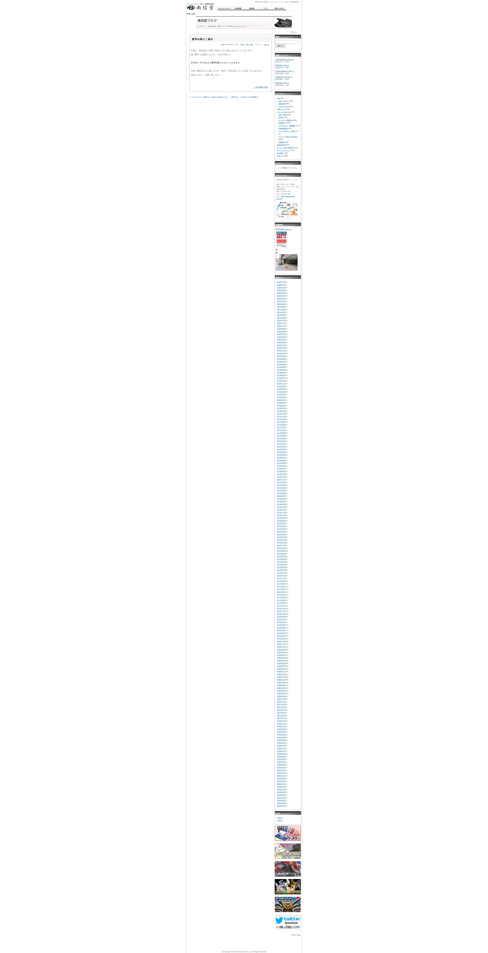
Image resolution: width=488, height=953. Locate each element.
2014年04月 (281, 499)
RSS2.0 (279, 820)
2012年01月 (281, 573)
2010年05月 (281, 627)
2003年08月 (281, 795)
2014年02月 (281, 504)
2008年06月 (281, 690)
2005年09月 (281, 754)
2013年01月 (281, 540)
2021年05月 (281, 312)
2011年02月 (281, 603)
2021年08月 (281, 306)
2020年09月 (281, 328)
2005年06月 (281, 759)
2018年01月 (281, 411)
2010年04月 (281, 630)
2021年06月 (281, 309)
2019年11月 (281, 350)
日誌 (278, 98)
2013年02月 (281, 537)
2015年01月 (281, 474)
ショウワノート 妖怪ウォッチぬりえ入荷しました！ (210, 97)
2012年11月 (281, 545)
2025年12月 (281, 282)
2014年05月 (281, 496)
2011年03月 (281, 600)
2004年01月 (281, 784)
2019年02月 (281, 375)
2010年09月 (281, 616)
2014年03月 (281, 501)
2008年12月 (281, 674)
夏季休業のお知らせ (282, 65)
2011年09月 (281, 583)
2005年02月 (281, 764)
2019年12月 (281, 348)
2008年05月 (281, 693)
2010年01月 (281, 638)
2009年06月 (281, 658)
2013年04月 (281, 531)
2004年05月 (281, 778)
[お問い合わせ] (279, 8)
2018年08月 (281, 392)
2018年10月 (281, 386)
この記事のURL (261, 87)
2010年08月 (281, 619)
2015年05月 (281, 463)
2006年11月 (281, 723)
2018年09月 (281, 389)
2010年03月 (281, 633)
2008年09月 (281, 682)
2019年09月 (281, 356)
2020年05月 (281, 339)
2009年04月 (281, 663)
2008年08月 (281, 685)
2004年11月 (281, 770)
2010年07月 (281, 622)
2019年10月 (281, 353)
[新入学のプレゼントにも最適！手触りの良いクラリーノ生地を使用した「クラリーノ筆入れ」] (288, 834)
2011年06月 (281, 592)
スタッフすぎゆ (284, 106)
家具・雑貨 (282, 115)
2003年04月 (281, 800)
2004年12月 (281, 767)
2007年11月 (281, 701)
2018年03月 (281, 405)
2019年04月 (281, 370)
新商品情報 (281, 145)
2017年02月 (281, 441)
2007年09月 (281, 704)
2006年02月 (281, 740)
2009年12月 (281, 641)
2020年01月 (281, 345)
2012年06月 (281, 559)
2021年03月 (281, 318)
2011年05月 (281, 595)
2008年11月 (281, 677)
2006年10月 (281, 726)
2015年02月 (281, 471)
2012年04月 (281, 564)
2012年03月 (281, 567)
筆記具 (281, 117)
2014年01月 (281, 507)
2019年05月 (281, 367)
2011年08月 (281, 586)
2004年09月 (281, 773)
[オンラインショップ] (224, 8)
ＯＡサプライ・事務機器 (287, 125)
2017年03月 (281, 438)
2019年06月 (281, 364)
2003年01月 (281, 806)
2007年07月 (281, 710)
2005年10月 (281, 751)
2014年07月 (281, 490)
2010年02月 (281, 636)
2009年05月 (281, 660)
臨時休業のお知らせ (282, 83)
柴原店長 (282, 104)
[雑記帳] (252, 8)
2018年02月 (281, 408)
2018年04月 (281, 402)
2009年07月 (281, 655)
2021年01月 (281, 320)
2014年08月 (281, 488)
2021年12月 (281, 301)
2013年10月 (281, 515)
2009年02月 (281, 669)
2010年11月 (281, 611)
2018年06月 (281, 397)
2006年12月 (281, 721)
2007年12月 (281, 699)
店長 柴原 (249, 44)
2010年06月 (281, 625)
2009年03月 (281, 666)
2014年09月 (281, 485)
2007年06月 (281, 712)
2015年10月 (281, 449)
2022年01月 (281, 298)
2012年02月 (281, 570)
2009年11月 (281, 644)
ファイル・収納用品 (285, 120)
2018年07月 (281, 394)
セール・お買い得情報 (284, 147)
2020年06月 (281, 337)
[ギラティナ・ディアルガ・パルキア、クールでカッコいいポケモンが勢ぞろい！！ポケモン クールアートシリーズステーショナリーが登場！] (288, 905)
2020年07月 (281, 334)
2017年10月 (281, 419)
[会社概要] (238, 8)
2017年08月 (281, 424)
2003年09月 (281, 792)
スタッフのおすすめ (284, 112)
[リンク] (265, 8)
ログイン (294, 32)
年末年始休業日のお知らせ (285, 59)
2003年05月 (281, 798)
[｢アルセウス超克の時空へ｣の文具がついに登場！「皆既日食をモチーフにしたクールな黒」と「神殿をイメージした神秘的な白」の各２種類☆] (288, 888)
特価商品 (282, 142)
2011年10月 (281, 581)
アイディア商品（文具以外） (288, 136)
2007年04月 (281, 715)
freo (299, 935)
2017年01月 (281, 444)
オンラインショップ (284, 150)
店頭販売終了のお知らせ (284, 77)
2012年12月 (281, 542)
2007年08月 (281, 707)
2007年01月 (281, 718)
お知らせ (266, 44)
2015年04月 (281, 466)
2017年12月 (281, 413)
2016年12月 (281, 446)
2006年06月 (281, 732)
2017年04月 (281, 435)
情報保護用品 (283, 128)
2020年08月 (281, 331)
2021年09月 (281, 304)
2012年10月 (281, 548)
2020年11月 (281, 326)
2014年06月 (281, 493)
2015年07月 (281, 457)
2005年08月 (281, 756)
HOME (188, 14)
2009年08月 (281, 652)
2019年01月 (281, 378)
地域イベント (281, 109)
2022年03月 (281, 296)
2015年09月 (281, 452)
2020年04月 (281, 342)
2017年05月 (281, 433)
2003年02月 (281, 803)
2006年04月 (281, 737)
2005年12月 (281, 745)
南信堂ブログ (207, 20)
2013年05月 (281, 529)
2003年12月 (281, 786)
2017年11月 (281, 416)
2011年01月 (281, 605)
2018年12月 (281, 381)
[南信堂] (201, 6)
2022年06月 (281, 290)
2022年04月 (281, 293)
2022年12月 (281, 287)
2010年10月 (281, 614)
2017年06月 (281, 430)
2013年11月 (281, 512)
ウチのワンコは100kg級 (248, 97)
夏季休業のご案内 (202, 39)
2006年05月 (281, 734)
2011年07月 (281, 589)
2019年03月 (281, 372)
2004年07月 (281, 776)
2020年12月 (281, 323)
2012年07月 (281, 556)
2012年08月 (281, 553)
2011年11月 (281, 578)
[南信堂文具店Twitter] (288, 923)
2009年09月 (281, 649)
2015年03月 (281, 468)
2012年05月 (281, 562)
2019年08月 (281, 359)
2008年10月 (281, 680)
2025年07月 (281, 285)
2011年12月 (281, 575)
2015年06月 (281, 460)
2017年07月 (281, 427)
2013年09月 (281, 518)
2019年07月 (281, 361)
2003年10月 (281, 789)
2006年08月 (281, 729)
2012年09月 (281, 551)
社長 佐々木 (283, 101)
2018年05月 (281, 400)
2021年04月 (281, 315)
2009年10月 (281, 647)
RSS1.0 (279, 818)
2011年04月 (281, 597)
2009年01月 (281, 671)
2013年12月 (281, 509)
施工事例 (280, 153)
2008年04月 (281, 696)
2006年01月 (281, 743)
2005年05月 (281, 762)
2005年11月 (281, 748)
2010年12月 (281, 608)
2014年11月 (281, 479)
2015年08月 (281, 455)
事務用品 (282, 123)
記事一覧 (234, 97)
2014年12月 (281, 477)
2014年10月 (281, 482)
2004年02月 (281, 781)
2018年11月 (281, 383)
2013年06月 (281, 526)
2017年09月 (281, 422)
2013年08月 (281, 520)
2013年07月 (281, 523)
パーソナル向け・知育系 (287, 131)
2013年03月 (281, 534)
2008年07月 (281, 688)
